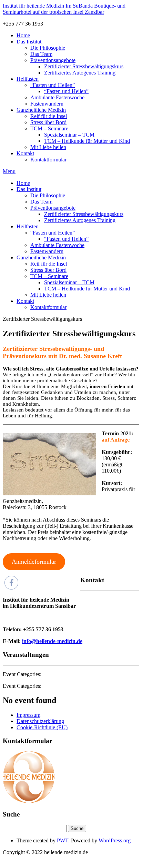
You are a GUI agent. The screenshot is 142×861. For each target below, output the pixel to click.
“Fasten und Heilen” (52, 85)
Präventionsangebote (52, 60)
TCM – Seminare (49, 128)
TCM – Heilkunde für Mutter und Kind (87, 141)
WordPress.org (115, 840)
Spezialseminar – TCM (69, 135)
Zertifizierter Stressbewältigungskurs (83, 66)
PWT (62, 840)
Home (23, 35)
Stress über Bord (48, 122)
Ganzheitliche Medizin (41, 110)
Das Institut (29, 41)
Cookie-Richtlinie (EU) (42, 727)
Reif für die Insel (48, 116)
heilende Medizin (64, 9)
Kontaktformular (48, 159)
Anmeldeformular (34, 561)
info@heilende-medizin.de (52, 641)
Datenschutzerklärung (40, 721)
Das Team (41, 54)
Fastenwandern (46, 104)
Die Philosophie (47, 48)
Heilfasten (28, 79)
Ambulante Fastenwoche (57, 97)
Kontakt (25, 153)
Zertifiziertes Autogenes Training (79, 73)
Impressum (28, 715)
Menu (9, 171)
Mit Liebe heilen (48, 147)
